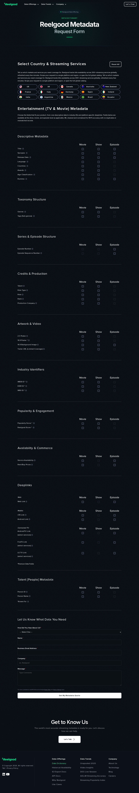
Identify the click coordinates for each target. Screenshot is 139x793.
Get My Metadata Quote (69, 695)
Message (22, 669)
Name (20, 638)
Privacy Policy (47, 689)
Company (22, 658)
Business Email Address (28, 648)
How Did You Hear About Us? (29, 628)
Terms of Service (57, 689)
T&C (4, 768)
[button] (70, 739)
